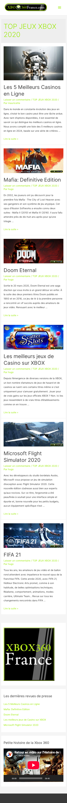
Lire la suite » (11, 138)
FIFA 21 (12, 555)
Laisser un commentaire (17, 99)
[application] (33, 765)
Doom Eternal (20, 270)
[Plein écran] (59, 778)
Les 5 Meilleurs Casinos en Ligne (22, 704)
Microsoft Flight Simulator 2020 (21, 725)
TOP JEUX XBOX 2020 (44, 99)
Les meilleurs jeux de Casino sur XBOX (25, 719)
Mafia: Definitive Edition (32, 180)
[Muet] (53, 778)
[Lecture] (8, 778)
